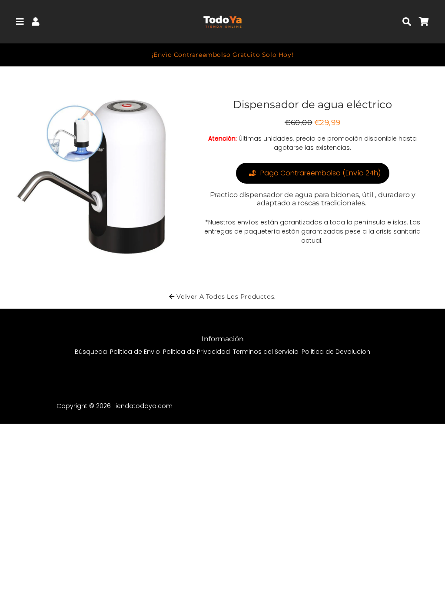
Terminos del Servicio (266, 351)
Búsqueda (91, 351)
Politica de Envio (135, 351)
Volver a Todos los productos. (225, 296)
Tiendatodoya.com (143, 406)
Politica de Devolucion (336, 351)
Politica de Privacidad (196, 351)
